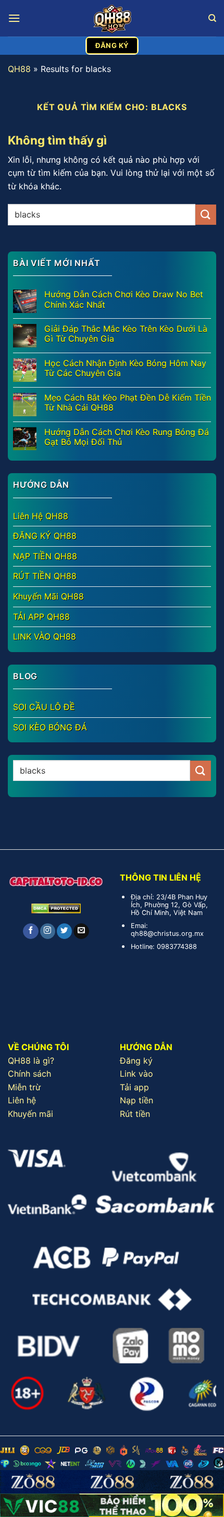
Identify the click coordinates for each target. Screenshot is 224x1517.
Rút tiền (135, 1114)
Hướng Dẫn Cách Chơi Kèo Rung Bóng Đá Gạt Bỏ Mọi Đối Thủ (126, 437)
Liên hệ (22, 1100)
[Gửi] (205, 214)
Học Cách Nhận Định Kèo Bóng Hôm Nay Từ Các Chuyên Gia (125, 368)
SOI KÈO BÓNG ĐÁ (50, 727)
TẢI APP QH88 (41, 616)
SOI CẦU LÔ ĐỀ (44, 707)
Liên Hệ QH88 (40, 516)
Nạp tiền (136, 1100)
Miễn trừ (24, 1087)
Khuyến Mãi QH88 (48, 596)
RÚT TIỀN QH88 (45, 576)
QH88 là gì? (31, 1060)
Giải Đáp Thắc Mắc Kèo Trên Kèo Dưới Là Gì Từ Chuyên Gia (125, 334)
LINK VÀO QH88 (44, 636)
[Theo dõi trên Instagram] (47, 931)
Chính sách (29, 1073)
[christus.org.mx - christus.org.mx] (112, 18)
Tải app (134, 1087)
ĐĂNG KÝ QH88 (45, 536)
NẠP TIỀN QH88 (45, 556)
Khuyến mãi (30, 1114)
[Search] (212, 18)
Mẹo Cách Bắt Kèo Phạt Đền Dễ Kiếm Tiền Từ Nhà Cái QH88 (127, 403)
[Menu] (14, 18)
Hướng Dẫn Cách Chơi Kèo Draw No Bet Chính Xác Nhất (123, 299)
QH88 (19, 69)
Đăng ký (136, 1060)
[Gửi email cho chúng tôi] (81, 931)
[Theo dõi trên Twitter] (64, 931)
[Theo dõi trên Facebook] (30, 931)
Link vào (136, 1073)
